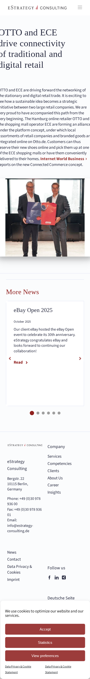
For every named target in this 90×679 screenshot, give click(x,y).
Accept (45, 629)
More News (22, 292)
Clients (53, 471)
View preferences (45, 656)
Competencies (60, 464)
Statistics (45, 642)
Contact (14, 559)
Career (53, 485)
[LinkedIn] (57, 577)
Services (54, 456)
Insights (54, 492)
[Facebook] (49, 577)
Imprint (13, 580)
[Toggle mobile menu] (80, 7)
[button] (32, 413)
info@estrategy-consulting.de (20, 528)
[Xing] (64, 577)
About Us (55, 478)
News (11, 552)
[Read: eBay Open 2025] (45, 353)
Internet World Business (62, 159)
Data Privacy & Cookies (19, 569)
